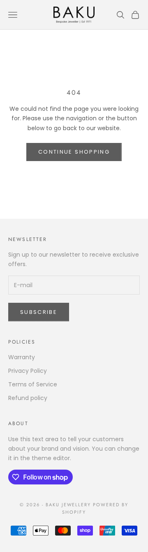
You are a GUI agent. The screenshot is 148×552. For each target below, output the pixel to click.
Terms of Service (32, 384)
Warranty (21, 357)
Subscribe (38, 312)
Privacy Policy (27, 371)
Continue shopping (74, 152)
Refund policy (27, 398)
